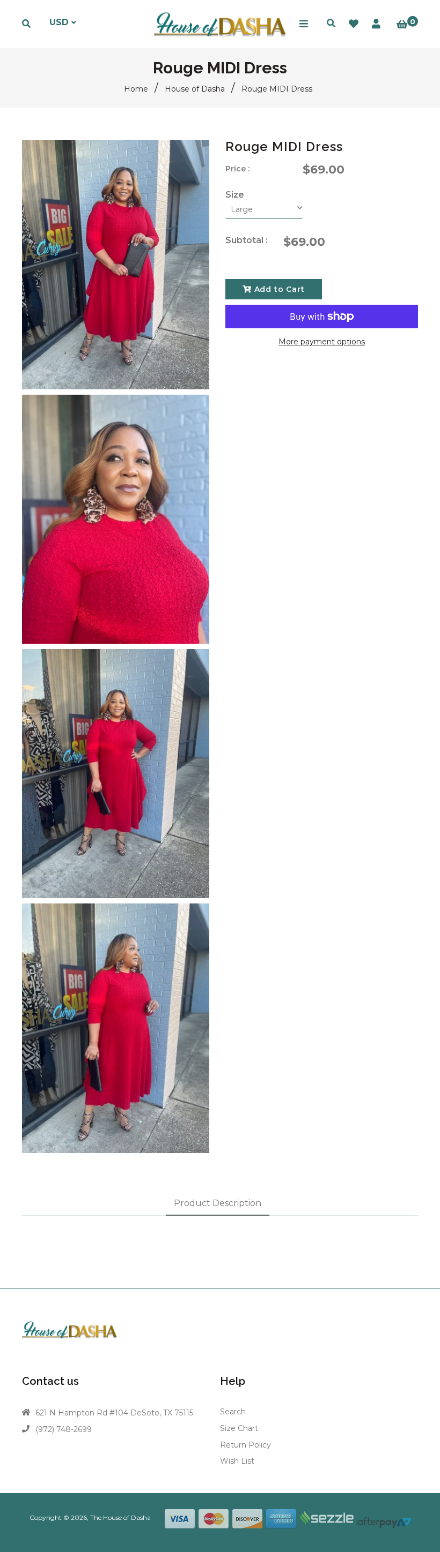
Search (233, 1412)
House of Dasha (195, 89)
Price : (237, 169)
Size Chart (239, 1428)
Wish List (237, 1461)
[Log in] (376, 24)
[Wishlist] (353, 24)
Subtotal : (246, 240)
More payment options (321, 341)
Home (136, 89)
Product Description (217, 1203)
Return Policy (245, 1445)
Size (234, 195)
